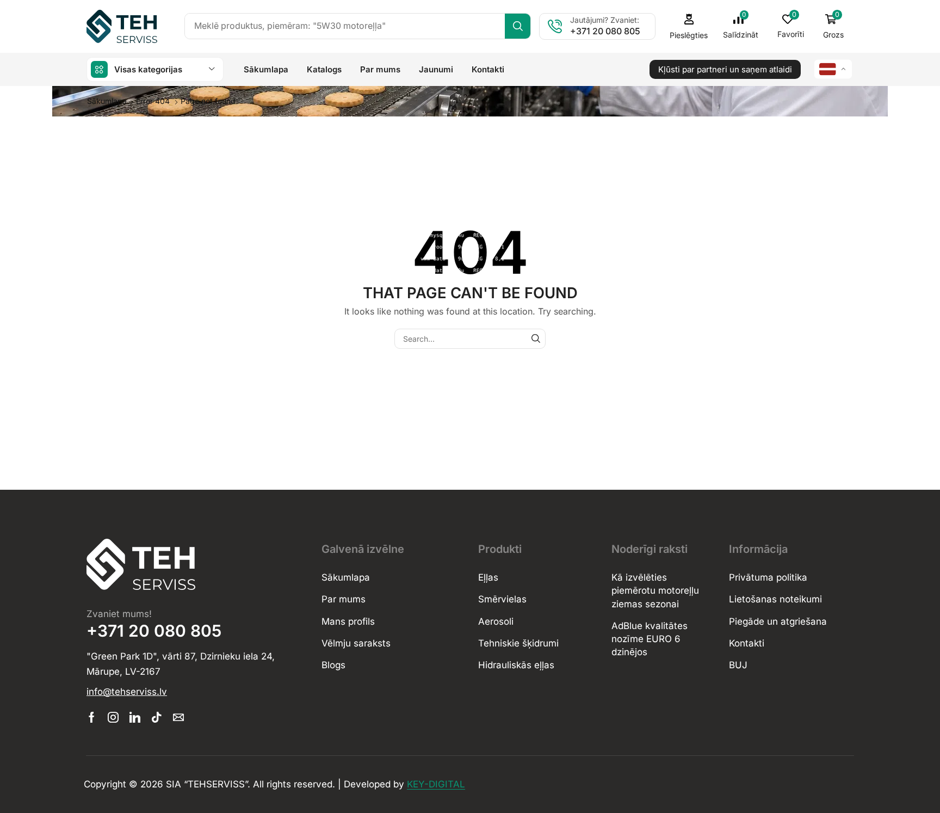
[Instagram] (113, 717)
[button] (741, 26)
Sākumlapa (107, 101)
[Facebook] (91, 717)
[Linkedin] (134, 717)
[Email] (178, 717)
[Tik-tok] (156, 717)
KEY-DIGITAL (436, 784)
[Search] (517, 26)
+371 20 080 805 (605, 31)
